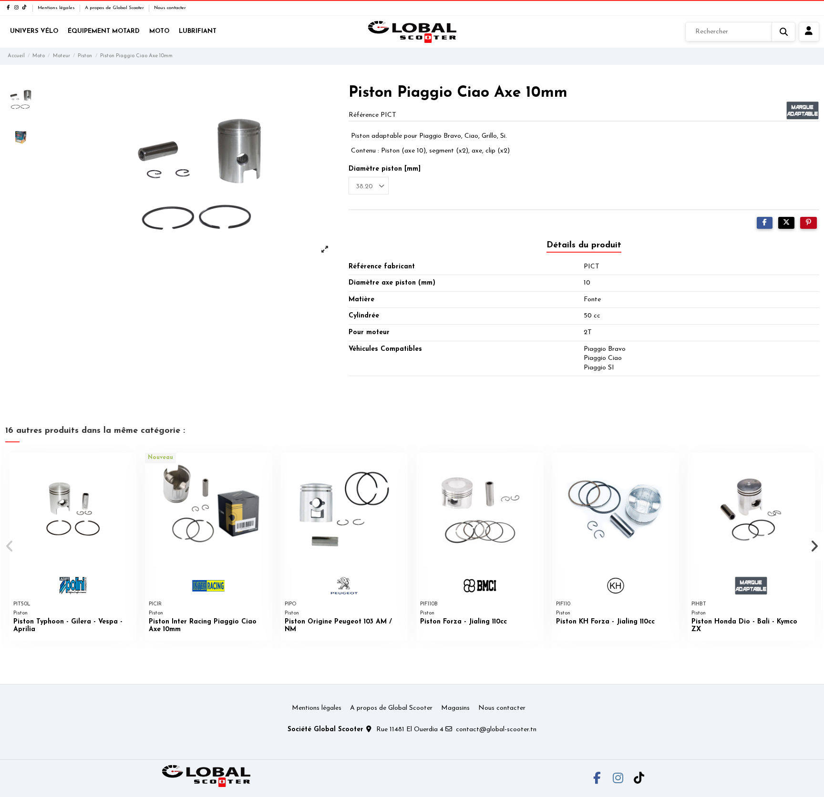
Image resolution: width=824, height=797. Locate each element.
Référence (364, 115)
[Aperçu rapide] (128, 467)
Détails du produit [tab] (583, 245)
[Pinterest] (808, 223)
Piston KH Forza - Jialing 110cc (605, 621)
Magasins (455, 708)
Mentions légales (57, 7)
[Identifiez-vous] (808, 32)
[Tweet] (786, 223)
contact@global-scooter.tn (496, 729)
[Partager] (764, 223)
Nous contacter (170, 7)
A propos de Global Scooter (115, 7)
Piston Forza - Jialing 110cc (463, 621)
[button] (10, 546)
